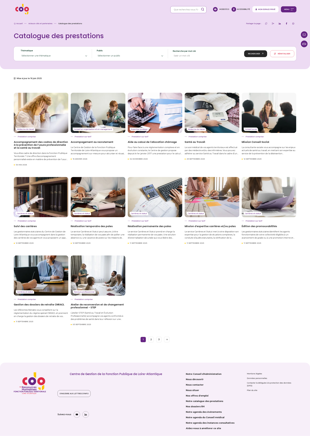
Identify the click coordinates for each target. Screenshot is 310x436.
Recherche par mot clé (184, 51)
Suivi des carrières (25, 226)
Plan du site (252, 390)
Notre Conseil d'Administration (203, 374)
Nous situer (192, 390)
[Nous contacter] (304, 44)
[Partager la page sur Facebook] (286, 23)
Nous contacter (195, 385)
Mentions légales (254, 374)
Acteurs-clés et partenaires (40, 23)
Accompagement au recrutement (92, 142)
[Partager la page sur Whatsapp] (293, 23)
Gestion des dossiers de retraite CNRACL (39, 304)
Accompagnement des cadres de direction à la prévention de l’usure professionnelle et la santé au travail (41, 145)
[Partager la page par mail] (273, 23)
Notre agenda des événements (204, 412)
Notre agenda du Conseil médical (205, 417)
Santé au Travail (195, 142)
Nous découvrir (195, 379)
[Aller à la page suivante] (167, 339)
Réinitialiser (284, 54)
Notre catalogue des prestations (204, 401)
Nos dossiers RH (195, 406)
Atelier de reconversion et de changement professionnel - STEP (97, 306)
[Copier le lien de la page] (266, 23)
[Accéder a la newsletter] (304, 34)
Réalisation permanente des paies (149, 226)
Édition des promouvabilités (259, 226)
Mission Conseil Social (255, 142)
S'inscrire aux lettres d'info (74, 393)
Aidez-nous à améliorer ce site (203, 428)
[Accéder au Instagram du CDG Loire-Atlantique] (77, 414)
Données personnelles (257, 378)
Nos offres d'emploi (197, 395)
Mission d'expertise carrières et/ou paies (210, 226)
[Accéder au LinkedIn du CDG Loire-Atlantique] (85, 414)
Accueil (19, 23)
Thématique (40, 53)
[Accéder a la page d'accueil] (21, 9)
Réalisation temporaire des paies (92, 226)
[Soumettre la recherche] (202, 9)
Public (114, 53)
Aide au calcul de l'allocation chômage (152, 142)
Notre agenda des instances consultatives (210, 423)
